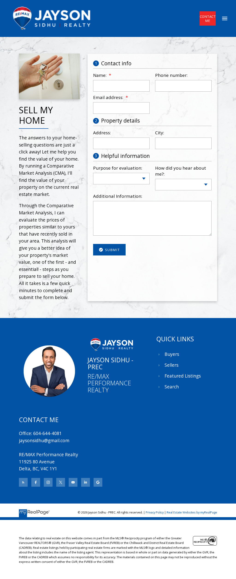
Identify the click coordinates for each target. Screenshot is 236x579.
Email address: (108, 97)
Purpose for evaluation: (117, 168)
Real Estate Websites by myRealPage (192, 512)
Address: (102, 133)
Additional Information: (117, 196)
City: (159, 133)
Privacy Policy (155, 512)
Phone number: (171, 75)
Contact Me (208, 18)
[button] (207, 18)
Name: (100, 75)
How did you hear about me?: (180, 171)
